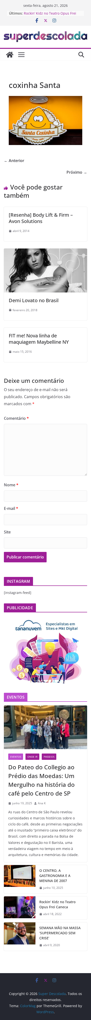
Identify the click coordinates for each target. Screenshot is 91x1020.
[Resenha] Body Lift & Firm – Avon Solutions (41, 218)
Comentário (16, 418)
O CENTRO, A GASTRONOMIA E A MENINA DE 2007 (54, 875)
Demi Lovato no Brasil (33, 300)
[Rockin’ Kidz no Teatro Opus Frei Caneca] (19, 908)
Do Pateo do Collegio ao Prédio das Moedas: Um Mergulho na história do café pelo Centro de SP (41, 780)
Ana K (42, 803)
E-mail (11, 508)
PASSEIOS (49, 756)
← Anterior (14, 160)
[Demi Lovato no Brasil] (45, 252)
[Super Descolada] (10, 54)
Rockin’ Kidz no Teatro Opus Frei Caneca (57, 904)
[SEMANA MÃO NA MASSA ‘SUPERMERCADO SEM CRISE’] (19, 936)
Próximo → (76, 172)
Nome (11, 485)
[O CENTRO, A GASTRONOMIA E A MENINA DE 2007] (19, 879)
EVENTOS (15, 756)
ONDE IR (32, 756)
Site (7, 532)
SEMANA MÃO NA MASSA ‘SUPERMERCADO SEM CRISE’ (60, 933)
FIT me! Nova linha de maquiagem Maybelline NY (39, 338)
